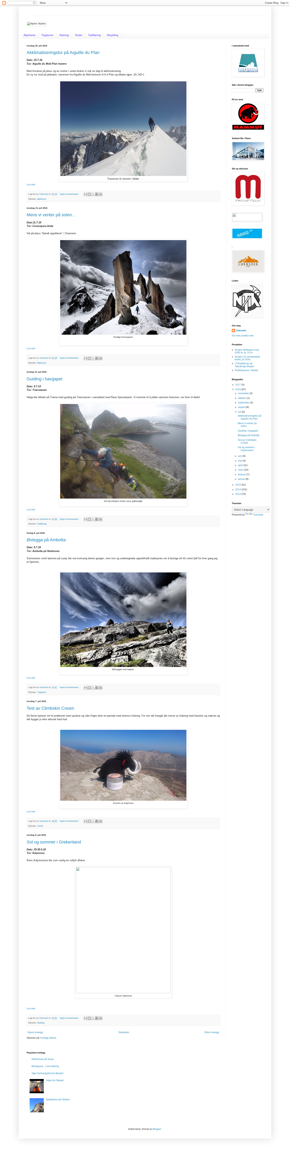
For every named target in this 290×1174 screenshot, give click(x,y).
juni (240, 456)
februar (242, 474)
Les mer (31, 184)
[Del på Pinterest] (101, 194)
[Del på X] (93, 194)
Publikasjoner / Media (246, 370)
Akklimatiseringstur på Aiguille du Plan (63, 52)
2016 (238, 389)
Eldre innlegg (212, 1032)
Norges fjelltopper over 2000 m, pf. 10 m (247, 351)
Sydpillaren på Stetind (57, 1099)
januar (242, 479)
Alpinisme (29, 35)
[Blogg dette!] (89, 194)
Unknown (241, 330)
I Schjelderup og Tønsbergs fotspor (244, 365)
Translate (258, 514)
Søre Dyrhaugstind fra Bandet (47, 1073)
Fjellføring (94, 35)
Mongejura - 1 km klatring (45, 1066)
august (242, 407)
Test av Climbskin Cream (50, 708)
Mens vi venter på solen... (51, 214)
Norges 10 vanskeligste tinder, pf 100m (247, 358)
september (244, 402)
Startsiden (123, 1032)
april (240, 465)
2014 (238, 489)
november (244, 393)
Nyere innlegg (35, 1032)
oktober (242, 398)
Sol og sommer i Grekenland (54, 842)
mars (241, 469)
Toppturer (47, 35)
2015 (238, 484)
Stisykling (112, 35)
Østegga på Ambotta (46, 539)
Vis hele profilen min (243, 335)
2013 (238, 494)
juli (240, 412)
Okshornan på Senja (43, 1059)
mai (240, 460)
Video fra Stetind (55, 1080)
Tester (78, 35)
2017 (238, 384)
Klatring (64, 35)
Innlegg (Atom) (48, 1038)
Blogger (157, 1129)
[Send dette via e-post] (86, 194)
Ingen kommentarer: (70, 194)
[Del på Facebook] (97, 194)
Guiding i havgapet (44, 378)
